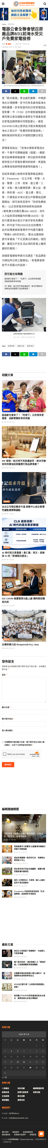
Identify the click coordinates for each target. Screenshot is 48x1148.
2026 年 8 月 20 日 (9, 422)
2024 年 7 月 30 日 (22, 44)
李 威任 (8, 44)
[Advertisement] (24, 364)
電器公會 (21, 346)
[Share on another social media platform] (42, 91)
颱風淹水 (30, 346)
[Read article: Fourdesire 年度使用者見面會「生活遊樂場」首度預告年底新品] (7, 894)
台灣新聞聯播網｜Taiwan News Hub (20, 1139)
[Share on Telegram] (33, 91)
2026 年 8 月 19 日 (9, 468)
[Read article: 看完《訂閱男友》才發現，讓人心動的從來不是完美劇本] (7, 882)
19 (18, 1062)
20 (24, 1062)
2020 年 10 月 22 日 (21, 875)
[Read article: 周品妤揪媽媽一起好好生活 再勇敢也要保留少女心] (7, 860)
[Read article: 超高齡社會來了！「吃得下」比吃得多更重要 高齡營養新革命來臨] (24, 396)
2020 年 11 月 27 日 (21, 863)
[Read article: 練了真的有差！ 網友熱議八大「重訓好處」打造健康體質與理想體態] (7, 964)
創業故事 (5, 1092)
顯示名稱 (6, 707)
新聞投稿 (33, 1135)
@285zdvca (14, 1113)
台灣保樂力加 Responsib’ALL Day (20, 644)
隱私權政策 (6, 1135)
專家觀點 (6, 455)
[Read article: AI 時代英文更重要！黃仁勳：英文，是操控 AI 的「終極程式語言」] (24, 534)
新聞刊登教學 (23, 1092)
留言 (4, 674)
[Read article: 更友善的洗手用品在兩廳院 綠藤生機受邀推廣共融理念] (7, 871)
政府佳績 (21, 1088)
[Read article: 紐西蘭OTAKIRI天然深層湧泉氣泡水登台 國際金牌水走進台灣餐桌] (7, 998)
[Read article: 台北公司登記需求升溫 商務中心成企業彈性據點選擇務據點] (24, 488)
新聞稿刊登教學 (20, 1135)
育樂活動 (36, 1092)
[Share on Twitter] (15, 91)
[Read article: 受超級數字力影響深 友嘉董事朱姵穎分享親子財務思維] (7, 849)
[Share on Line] (24, 91)
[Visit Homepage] (23, 3)
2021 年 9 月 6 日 (20, 897)
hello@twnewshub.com (18, 1118)
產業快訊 (11, 24)
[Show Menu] (3, 4)
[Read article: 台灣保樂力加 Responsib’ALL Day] (24, 626)
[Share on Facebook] (6, 91)
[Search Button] (45, 4)
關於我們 (5, 1132)
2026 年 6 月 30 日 (9, 605)
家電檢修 (11, 346)
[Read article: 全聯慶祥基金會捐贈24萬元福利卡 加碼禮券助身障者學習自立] (7, 975)
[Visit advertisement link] (24, 14)
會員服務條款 (28, 1132)
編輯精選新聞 (38, 1088)
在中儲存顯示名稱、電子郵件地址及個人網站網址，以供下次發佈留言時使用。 (24, 743)
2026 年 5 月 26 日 (21, 886)
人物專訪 (5, 1088)
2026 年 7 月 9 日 (8, 514)
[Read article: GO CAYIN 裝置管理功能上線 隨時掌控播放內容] (24, 580)
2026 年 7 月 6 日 (10, 840)
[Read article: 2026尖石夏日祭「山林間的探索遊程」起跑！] (7, 987)
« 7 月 (4, 1077)
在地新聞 (5, 1096)
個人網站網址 (7, 730)
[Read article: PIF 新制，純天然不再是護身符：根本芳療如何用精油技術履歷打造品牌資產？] (24, 442)
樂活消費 (21, 1096)
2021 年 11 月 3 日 (21, 852)
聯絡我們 (15, 1132)
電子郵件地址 (8, 719)
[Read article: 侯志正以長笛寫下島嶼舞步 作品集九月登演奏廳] (7, 953)
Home (4, 24)
